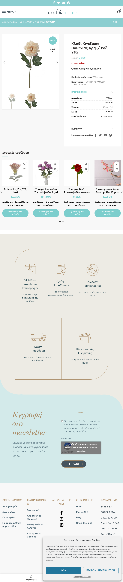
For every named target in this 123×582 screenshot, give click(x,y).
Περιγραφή (77, 128)
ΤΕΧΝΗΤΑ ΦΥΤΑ (25, 22)
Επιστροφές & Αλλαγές (35, 526)
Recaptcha (66, 438)
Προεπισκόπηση (24, 164)
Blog (78, 517)
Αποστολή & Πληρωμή (34, 517)
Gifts (79, 506)
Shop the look (84, 522)
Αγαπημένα (8, 512)
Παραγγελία (8, 517)
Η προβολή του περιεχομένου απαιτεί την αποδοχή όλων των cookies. (81, 447)
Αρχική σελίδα (8, 22)
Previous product (113, 22)
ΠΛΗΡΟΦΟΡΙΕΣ (79, 92)
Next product (119, 22)
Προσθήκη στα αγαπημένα (87, 69)
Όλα (63, 570)
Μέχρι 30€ (82, 512)
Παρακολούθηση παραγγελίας (11, 524)
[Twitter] (58, 2)
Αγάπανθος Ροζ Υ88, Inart (15, 191)
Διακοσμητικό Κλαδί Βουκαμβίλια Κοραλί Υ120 (107, 192)
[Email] (63, 2)
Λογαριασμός (10, 506)
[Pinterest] (68, 2)
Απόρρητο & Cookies (82, 577)
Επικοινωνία (33, 510)
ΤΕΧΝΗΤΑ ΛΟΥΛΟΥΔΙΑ (45, 22)
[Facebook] (54, 2)
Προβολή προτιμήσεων (100, 570)
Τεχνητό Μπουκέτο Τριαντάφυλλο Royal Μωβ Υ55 (46, 192)
